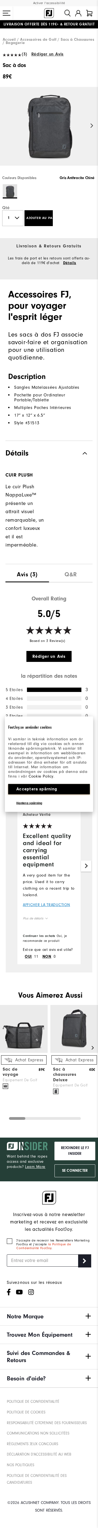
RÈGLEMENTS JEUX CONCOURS (32, 1444)
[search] (67, 13)
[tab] (89, 13)
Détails (69, 263)
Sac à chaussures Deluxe (64, 1074)
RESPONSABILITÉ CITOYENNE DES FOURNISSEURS (47, 1423)
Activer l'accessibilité (49, 3)
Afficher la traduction (46, 904)
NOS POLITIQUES (20, 1465)
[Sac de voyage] (24, 1051)
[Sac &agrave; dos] (49, 131)
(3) (24, 54)
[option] (49, 131)
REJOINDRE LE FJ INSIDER (75, 1151)
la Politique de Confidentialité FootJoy (43, 1246)
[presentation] (27, 573)
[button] (6, 13)
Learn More (35, 1166)
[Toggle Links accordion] (49, 1316)
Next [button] (92, 126)
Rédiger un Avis (47, 54)
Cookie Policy (41, 776)
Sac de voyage (11, 1072)
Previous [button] (6, 126)
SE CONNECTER (75, 1170)
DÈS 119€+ (31, 24)
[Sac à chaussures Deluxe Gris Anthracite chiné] (56, 1091)
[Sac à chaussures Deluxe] (74, 1051)
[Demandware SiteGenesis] (49, 13)
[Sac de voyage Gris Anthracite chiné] (5, 1086)
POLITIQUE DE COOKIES (26, 1412)
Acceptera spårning (36, 788)
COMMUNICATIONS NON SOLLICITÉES (38, 1433)
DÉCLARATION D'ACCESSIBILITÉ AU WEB (39, 1454)
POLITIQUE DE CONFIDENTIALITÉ (33, 1401)
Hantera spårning (29, 803)
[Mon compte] (78, 13)
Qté (6, 207)
